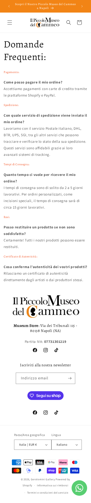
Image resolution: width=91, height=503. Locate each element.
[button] (9, 22)
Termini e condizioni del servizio (47, 492)
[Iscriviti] (69, 378)
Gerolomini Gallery (43, 479)
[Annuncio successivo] (82, 6)
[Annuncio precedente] (9, 6)
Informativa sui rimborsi (52, 485)
